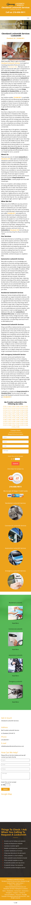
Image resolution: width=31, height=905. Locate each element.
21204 (17, 421)
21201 (5, 406)
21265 (9, 416)
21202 (9, 406)
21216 (5, 410)
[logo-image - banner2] (15, 24)
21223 (17, 410)
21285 (13, 419)
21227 (5, 425)
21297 (9, 421)
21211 (9, 408)
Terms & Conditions (9, 894)
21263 (26, 414)
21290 (5, 421)
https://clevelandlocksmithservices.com (15, 886)
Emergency (9, 892)
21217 (9, 410)
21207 (21, 421)
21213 (17, 408)
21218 (13, 410)
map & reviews (19, 883)
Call (16, 902)
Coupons (15, 892)
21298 (13, 421)
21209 (26, 406)
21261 (21, 414)
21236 (17, 425)
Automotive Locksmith (15, 655)
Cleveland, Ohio (12, 67)
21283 (5, 419)
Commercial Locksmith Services (15, 526)
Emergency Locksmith (15, 681)
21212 (13, 408)
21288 (21, 419)
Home (4, 890)
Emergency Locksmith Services (15, 571)
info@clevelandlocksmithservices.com (12, 746)
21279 (13, 417)
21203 (13, 406)
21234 (13, 425)
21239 (21, 412)
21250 (9, 414)
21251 (13, 414)
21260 (17, 414)
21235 (17, 412)
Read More (15, 623)
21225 (21, 423)
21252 (13, 427)
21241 (5, 414)
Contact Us (22, 892)
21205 (17, 406)
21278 (9, 417)
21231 (9, 412)
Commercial (17, 890)
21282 (26, 417)
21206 (21, 406)
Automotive (25, 890)
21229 (26, 410)
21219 (5, 423)
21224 (21, 410)
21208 (26, 421)
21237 (21, 425)
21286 (17, 427)
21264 (5, 416)
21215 (26, 408)
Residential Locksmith (15, 603)
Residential (10, 890)
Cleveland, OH (11, 38)
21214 (21, 408)
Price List (18, 894)
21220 (9, 423)
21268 (13, 416)
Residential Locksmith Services (15, 503)
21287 (17, 419)
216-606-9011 (19, 12)
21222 (17, 423)
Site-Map (24, 894)
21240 (26, 412)
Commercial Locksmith (15, 629)
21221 (13, 423)
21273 (21, 416)
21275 (5, 417)
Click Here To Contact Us (15, 469)
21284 (9, 419)
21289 (26, 419)
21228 (9, 425)
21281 (21, 417)
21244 (26, 425)
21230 (5, 412)
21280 (17, 417)
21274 (26, 416)
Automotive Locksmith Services (15, 548)
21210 (5, 408)
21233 (13, 412)
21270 (17, 416)
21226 (26, 423)
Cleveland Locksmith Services (10, 63)
